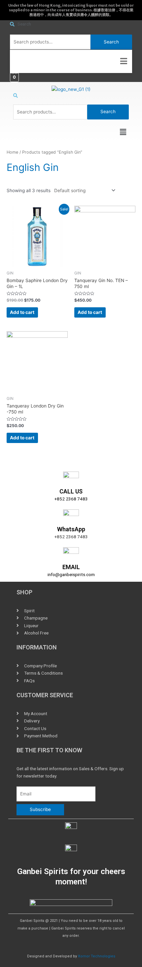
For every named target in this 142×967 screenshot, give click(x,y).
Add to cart (22, 312)
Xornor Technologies (96, 956)
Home (12, 152)
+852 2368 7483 (71, 498)
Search (111, 41)
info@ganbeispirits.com (71, 574)
